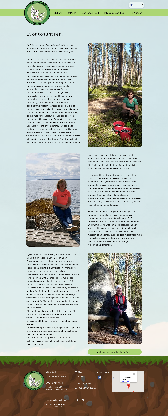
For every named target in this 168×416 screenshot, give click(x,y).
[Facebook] (99, 377)
